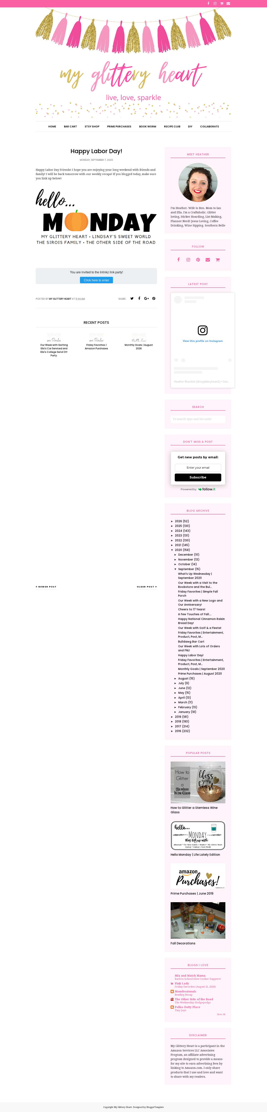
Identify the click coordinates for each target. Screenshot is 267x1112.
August (183, 678)
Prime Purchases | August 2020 (200, 674)
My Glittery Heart (123, 1107)
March (182, 702)
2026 (178, 521)
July (181, 683)
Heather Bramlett (184, 381)
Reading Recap (184, 994)
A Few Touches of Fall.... (194, 614)
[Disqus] (96, 424)
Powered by (188, 489)
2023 (178, 535)
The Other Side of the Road (194, 999)
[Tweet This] (132, 298)
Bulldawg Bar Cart (191, 642)
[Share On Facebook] (139, 298)
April (181, 698)
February (184, 707)
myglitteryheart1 (210, 381)
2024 (178, 531)
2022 (178, 540)
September (186, 569)
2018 (178, 721)
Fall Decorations (183, 943)
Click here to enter (96, 280)
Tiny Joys (180, 1010)
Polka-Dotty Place (187, 1007)
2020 (178, 550)
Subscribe (198, 477)
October (184, 564)
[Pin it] (154, 298)
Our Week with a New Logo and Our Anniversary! (200, 603)
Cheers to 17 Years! (191, 609)
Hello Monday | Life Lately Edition (195, 855)
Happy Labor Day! (190, 655)
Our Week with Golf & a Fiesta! (199, 628)
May (181, 693)
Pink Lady (182, 983)
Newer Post (47, 586)
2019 (178, 717)
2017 (178, 726)
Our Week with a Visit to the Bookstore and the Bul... (197, 585)
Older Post (145, 586)
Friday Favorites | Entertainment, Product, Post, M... (201, 635)
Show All (221, 1014)
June (181, 688)
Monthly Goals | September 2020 (201, 669)
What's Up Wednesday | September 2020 (195, 576)
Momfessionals (185, 991)
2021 (178, 545)
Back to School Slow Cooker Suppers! (198, 978)
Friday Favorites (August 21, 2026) (195, 986)
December (185, 555)
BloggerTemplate (155, 1107)
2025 (178, 526)
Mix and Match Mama (190, 975)
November (185, 559)
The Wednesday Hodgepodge (193, 1002)
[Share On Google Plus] (146, 298)
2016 (178, 731)
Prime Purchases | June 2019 (192, 893)
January (184, 712)
